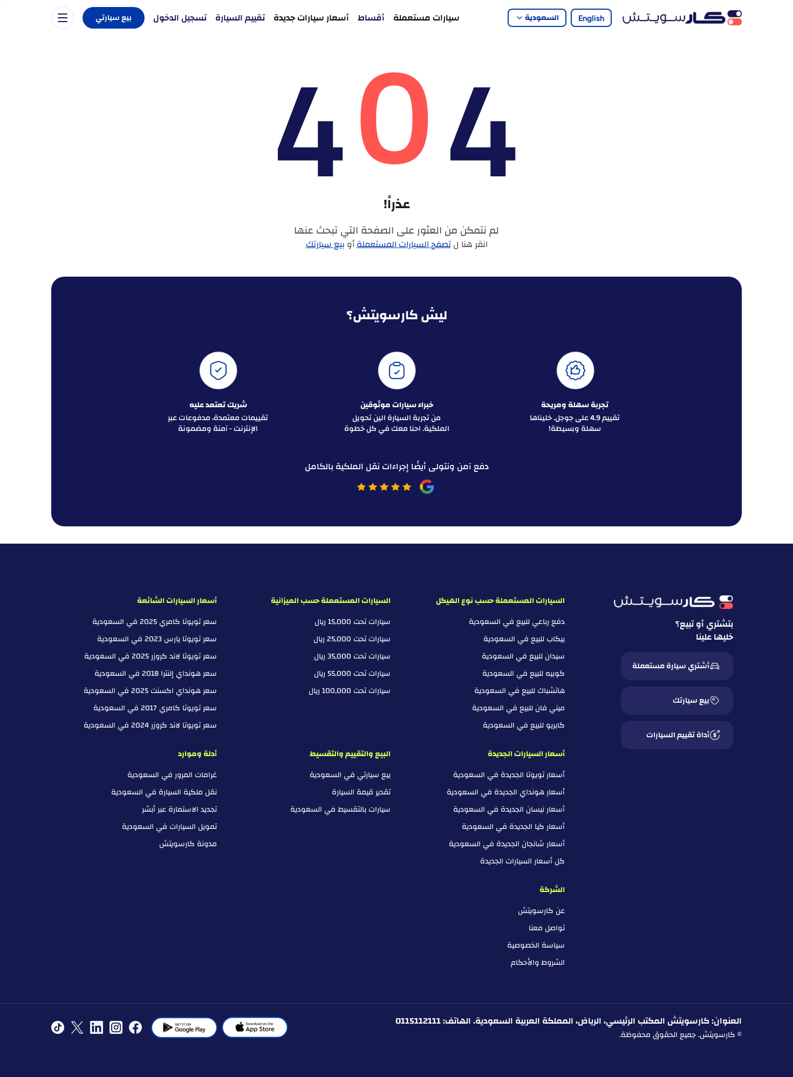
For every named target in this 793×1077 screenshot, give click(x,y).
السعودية (542, 18)
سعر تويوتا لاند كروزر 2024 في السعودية (150, 725)
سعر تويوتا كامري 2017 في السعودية (155, 708)
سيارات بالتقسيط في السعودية (340, 809)
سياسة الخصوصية (536, 945)
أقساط (371, 17)
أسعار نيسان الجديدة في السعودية (509, 809)
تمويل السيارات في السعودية (169, 827)
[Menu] (62, 17)
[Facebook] (135, 1027)
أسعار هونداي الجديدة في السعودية (506, 792)
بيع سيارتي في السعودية (350, 775)
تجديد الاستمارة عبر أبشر (179, 809)
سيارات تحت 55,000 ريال (352, 674)
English (591, 18)
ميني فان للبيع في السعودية (518, 708)
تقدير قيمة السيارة (361, 792)
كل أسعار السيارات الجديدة (522, 861)
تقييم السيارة (240, 17)
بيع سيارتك (325, 244)
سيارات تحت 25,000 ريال (352, 639)
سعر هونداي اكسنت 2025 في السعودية (150, 691)
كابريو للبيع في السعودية (524, 725)
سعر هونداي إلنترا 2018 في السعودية (155, 674)
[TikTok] (57, 1027)
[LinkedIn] (96, 1027)
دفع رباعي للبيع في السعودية (517, 622)
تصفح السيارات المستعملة (404, 244)
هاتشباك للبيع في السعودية (519, 691)
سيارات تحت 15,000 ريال (353, 622)
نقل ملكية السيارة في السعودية (164, 792)
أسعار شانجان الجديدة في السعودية (507, 844)
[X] (77, 1027)
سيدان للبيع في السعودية (523, 656)
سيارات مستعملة (426, 18)
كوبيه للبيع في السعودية (523, 674)
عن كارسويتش (541, 911)
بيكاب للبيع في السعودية (524, 639)
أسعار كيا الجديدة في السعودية (513, 827)
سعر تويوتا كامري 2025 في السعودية (154, 622)
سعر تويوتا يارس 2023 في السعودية (157, 639)
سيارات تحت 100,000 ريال (350, 691)
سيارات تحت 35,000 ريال (352, 656)
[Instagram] (116, 1027)
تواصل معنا (547, 928)
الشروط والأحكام (538, 963)
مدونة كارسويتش (188, 844)
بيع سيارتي (113, 18)
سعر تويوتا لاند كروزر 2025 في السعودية (150, 656)
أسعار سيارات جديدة (311, 18)
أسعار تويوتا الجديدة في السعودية (509, 775)
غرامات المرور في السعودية (172, 775)
